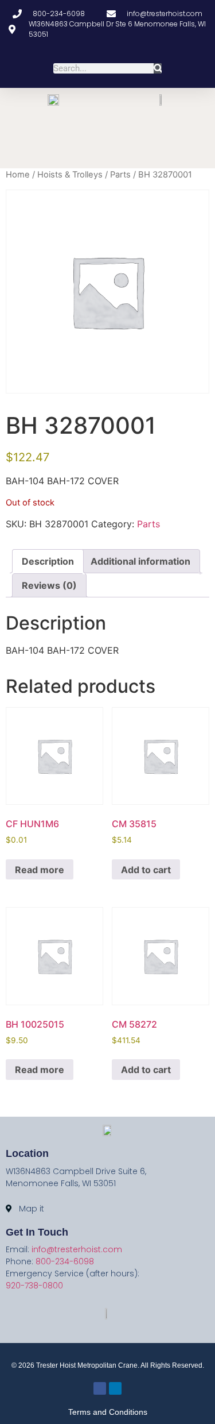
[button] (107, 127)
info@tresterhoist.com (77, 1249)
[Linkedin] (115, 155)
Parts (120, 174)
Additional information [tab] (140, 561)
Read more (39, 869)
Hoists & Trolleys (70, 174)
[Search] (158, 68)
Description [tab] (48, 561)
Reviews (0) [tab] (49, 585)
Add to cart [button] (146, 869)
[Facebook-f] (100, 155)
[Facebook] (99, 1388)
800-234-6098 (65, 1261)
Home (18, 174)
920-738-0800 (34, 1285)
